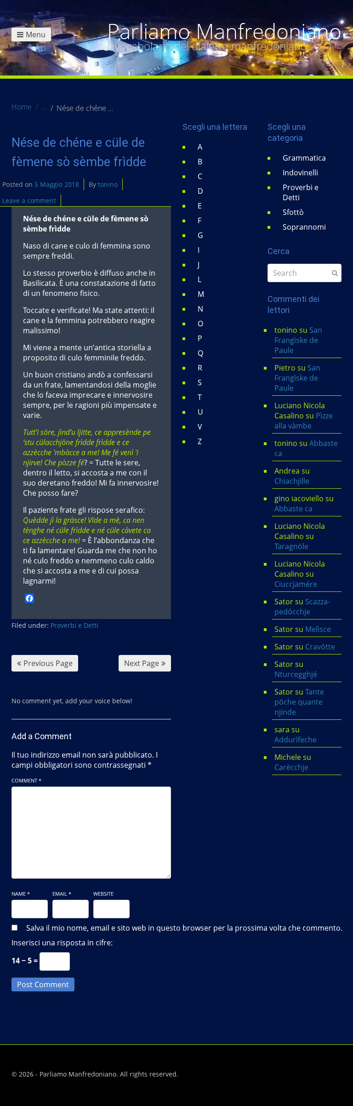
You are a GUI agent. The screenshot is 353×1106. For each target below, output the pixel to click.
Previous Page (48, 663)
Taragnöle (291, 546)
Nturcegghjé (295, 674)
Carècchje (292, 767)
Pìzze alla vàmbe (303, 421)
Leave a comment (29, 200)
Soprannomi (304, 227)
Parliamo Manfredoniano (224, 31)
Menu (36, 34)
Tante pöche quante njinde (299, 702)
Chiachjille (291, 481)
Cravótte (320, 647)
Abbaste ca (293, 509)
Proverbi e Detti (74, 625)
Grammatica (304, 158)
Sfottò (293, 212)
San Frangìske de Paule (298, 340)
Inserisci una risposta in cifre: (62, 943)
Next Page (141, 663)
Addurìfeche (295, 740)
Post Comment (43, 984)
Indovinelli (300, 173)
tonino (108, 184)
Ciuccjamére (295, 584)
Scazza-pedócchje (302, 606)
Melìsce (318, 629)
